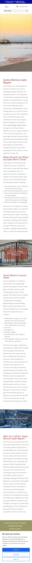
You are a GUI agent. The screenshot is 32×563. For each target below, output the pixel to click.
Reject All (16, 559)
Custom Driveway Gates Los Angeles (15, 523)
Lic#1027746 (9, 2)
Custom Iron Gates (15, 529)
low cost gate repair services (17, 125)
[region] (16, 547)
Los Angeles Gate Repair (15, 526)
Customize (16, 554)
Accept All (16, 550)
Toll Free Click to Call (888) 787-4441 (15, 1)
